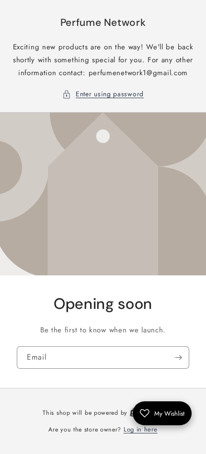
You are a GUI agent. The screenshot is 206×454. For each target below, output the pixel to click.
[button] (103, 94)
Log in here (141, 429)
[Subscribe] (178, 357)
